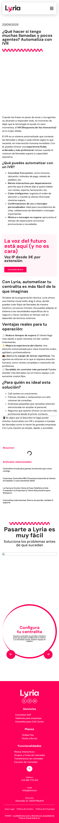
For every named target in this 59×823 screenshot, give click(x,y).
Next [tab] (48, 654)
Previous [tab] (10, 654)
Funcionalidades (29, 746)
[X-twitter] (24, 701)
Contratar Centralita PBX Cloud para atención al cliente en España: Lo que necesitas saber (29, 479)
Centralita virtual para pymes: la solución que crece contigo (27, 469)
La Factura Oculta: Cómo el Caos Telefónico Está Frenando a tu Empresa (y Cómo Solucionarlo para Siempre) (26, 490)
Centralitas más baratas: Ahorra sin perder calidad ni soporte (28, 501)
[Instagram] (29, 701)
